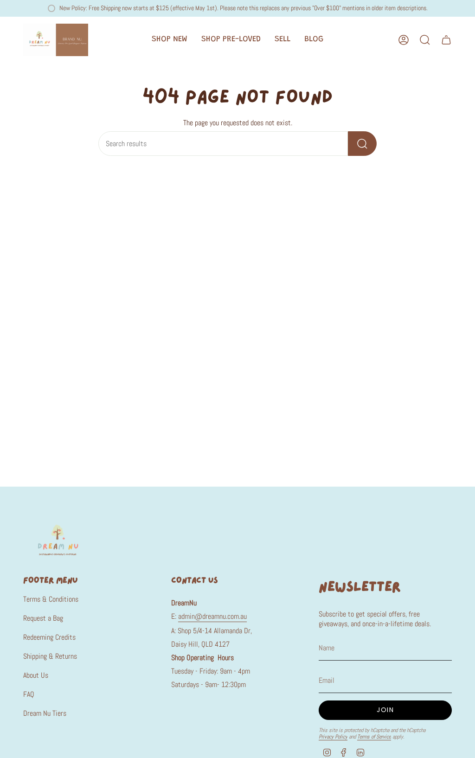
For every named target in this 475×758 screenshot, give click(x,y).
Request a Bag (43, 618)
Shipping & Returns (50, 656)
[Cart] (446, 40)
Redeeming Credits (49, 637)
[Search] (362, 143)
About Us (35, 675)
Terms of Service (374, 736)
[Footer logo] (58, 539)
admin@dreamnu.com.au (212, 616)
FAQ (28, 694)
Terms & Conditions (50, 599)
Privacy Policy (333, 736)
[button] (169, 40)
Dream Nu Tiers (44, 713)
